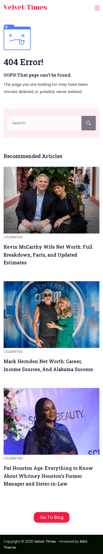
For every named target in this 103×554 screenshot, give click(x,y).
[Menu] (97, 8)
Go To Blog (51, 517)
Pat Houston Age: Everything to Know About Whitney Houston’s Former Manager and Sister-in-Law (48, 476)
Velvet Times (25, 7)
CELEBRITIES (13, 237)
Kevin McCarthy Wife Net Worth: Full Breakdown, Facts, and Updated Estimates (48, 255)
